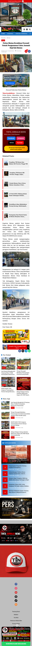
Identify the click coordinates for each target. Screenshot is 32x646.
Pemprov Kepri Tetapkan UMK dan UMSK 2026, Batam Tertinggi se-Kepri (19, 479)
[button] (24, 29)
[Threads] (16, 596)
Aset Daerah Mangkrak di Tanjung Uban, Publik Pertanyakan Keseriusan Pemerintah (8, 372)
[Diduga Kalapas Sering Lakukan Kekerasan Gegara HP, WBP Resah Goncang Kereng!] (24, 383)
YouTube (20, 142)
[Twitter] (22, 351)
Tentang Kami (16, 611)
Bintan (3, 40)
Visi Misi (16, 617)
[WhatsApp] (29, 351)
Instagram (21, 138)
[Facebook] (19, 351)
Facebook (11, 138)
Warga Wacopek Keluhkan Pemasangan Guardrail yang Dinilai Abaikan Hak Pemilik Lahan (23, 372)
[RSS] (16, 604)
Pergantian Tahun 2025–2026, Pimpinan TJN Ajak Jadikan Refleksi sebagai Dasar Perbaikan (19, 485)
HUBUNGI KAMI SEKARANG (16, 644)
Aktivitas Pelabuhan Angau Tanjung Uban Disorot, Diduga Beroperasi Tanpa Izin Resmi (18, 491)
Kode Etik (16, 626)
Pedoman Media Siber (16, 620)
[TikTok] (16, 600)
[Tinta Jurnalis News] (11, 29)
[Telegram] (26, 351)
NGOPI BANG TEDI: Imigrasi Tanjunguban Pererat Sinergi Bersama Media (7, 390)
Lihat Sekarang (10, 83)
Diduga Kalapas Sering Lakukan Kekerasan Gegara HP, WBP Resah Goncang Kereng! (23, 393)
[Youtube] (16, 592)
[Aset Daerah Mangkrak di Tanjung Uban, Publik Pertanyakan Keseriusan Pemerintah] (8, 363)
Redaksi (16, 614)
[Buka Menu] (27, 29)
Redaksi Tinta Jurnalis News (7, 50)
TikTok (12, 142)
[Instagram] (16, 588)
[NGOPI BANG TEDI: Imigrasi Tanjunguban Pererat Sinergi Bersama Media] (8, 382)
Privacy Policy (16, 623)
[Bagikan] (29, 51)
